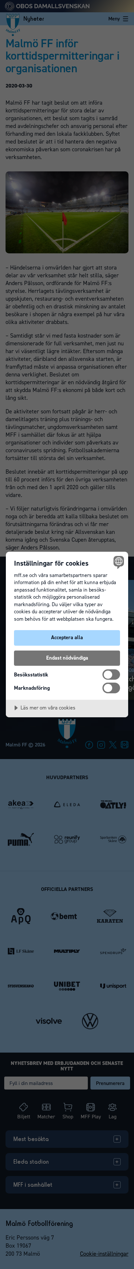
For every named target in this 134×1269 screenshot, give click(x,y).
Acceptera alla (67, 637)
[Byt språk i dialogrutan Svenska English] (118, 562)
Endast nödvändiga (67, 657)
